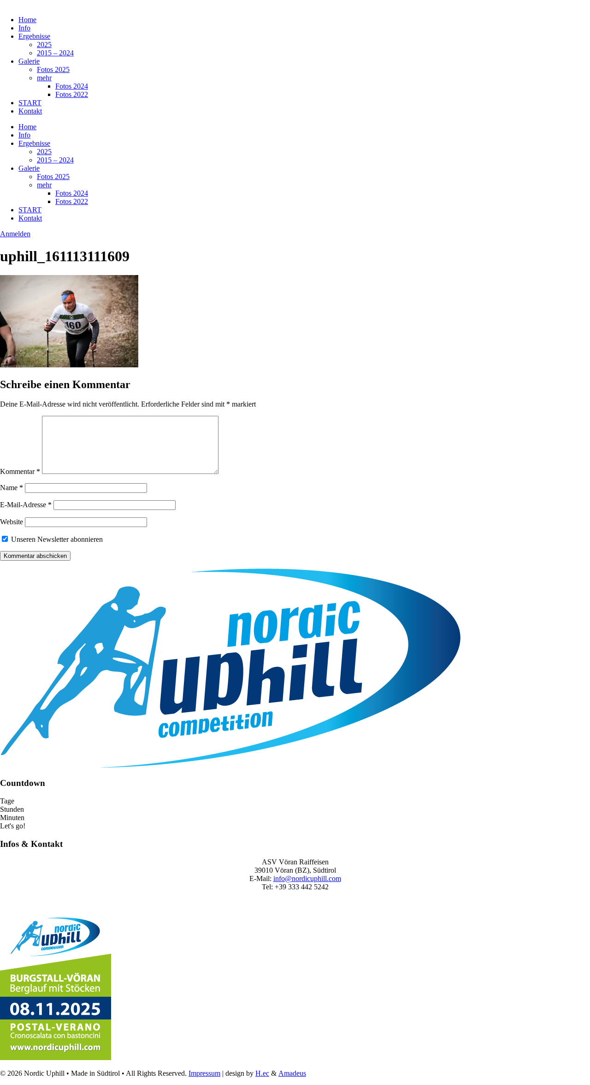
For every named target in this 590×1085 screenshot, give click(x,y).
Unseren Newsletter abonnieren (56, 539)
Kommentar (20, 471)
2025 (44, 44)
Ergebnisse (34, 36)
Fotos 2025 (53, 69)
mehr (44, 78)
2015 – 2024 (55, 53)
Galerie (29, 61)
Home (27, 20)
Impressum (204, 1073)
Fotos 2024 (71, 86)
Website (11, 522)
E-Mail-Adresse (26, 505)
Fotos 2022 (71, 94)
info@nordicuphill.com (307, 878)
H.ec (262, 1073)
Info (24, 28)
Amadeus (292, 1073)
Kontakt (30, 111)
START (29, 103)
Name (11, 488)
